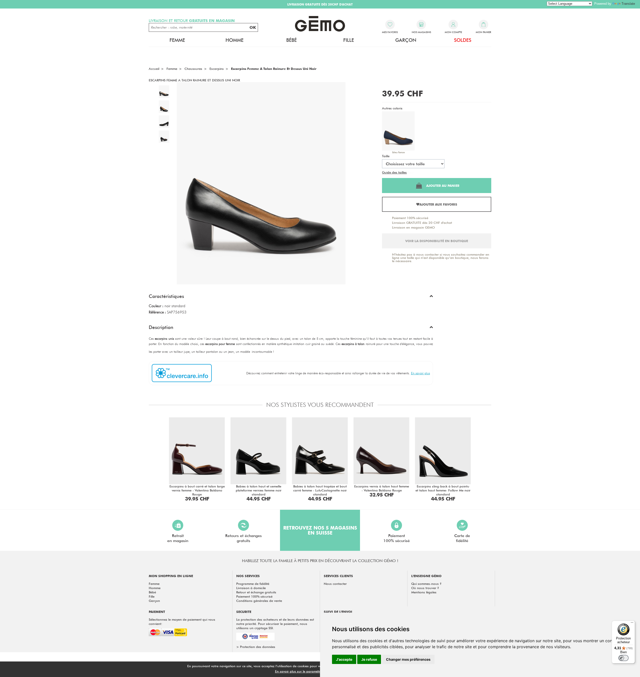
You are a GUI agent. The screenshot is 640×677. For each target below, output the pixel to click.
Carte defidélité (462, 538)
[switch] (623, 658)
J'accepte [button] (344, 659)
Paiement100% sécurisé (396, 538)
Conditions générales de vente (259, 601)
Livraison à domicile (251, 588)
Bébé (152, 592)
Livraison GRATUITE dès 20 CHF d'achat (422, 223)
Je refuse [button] (369, 659)
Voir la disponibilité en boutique (436, 241)
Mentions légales (423, 592)
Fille (151, 596)
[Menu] (632, 624)
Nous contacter (335, 584)
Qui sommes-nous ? (426, 584)
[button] (291, 297)
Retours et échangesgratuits (243, 538)
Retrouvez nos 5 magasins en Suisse (320, 530)
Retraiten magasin (177, 538)
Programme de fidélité (252, 584)
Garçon (154, 601)
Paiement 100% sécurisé (410, 218)
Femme (154, 584)
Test (411, 172)
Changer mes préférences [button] (408, 659)
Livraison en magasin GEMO (413, 227)
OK (253, 27)
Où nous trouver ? (425, 588)
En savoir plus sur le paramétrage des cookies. (310, 671)
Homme (154, 588)
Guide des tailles (394, 172)
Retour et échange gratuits (256, 592)
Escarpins (217, 69)
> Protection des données (255, 647)
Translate (628, 4)
